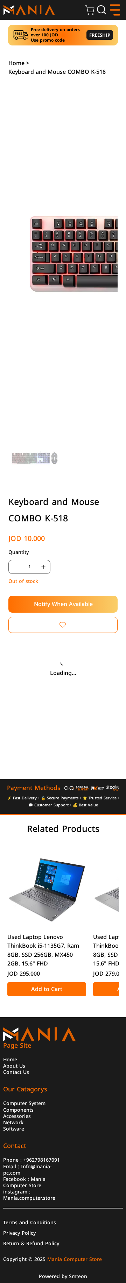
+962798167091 (41, 1159)
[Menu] (115, 10)
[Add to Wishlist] (62, 625)
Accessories (17, 1116)
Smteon (78, 1276)
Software (13, 1128)
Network (13, 1122)
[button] (101, 9)
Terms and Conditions (29, 1222)
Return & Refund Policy (31, 1243)
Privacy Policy (19, 1232)
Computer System (24, 1103)
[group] (63, 922)
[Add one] (43, 567)
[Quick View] (46, 887)
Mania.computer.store (29, 1197)
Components (18, 1109)
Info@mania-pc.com (27, 1169)
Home (10, 1059)
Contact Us (16, 1072)
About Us (14, 1065)
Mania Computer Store (24, 1182)
